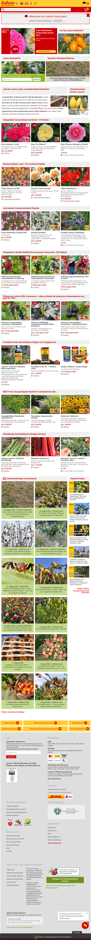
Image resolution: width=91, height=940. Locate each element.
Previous (61, 45)
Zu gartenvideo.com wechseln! (81, 591)
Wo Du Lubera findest (13, 842)
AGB (49, 834)
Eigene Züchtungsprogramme (16, 812)
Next (86, 45)
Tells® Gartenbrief (13, 885)
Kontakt (9, 851)
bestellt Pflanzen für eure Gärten (44, 108)
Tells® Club (10, 870)
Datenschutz (52, 830)
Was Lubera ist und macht (15, 839)
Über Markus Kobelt (13, 836)
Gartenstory (30, 886)
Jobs (8, 848)
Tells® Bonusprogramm (15, 873)
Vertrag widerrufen (54, 843)
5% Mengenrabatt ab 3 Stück (16, 809)
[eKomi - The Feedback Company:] (57, 811)
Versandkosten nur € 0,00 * (57, 789)
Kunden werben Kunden (15, 879)
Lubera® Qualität (12, 806)
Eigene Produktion (12, 815)
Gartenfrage (30, 890)
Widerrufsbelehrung (54, 840)
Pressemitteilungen (12, 845)
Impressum (51, 827)
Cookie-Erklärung (53, 837)
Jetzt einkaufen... (44, 51)
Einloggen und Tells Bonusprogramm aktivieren (65, 880)
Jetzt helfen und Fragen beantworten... (20, 927)
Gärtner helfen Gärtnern (15, 876)
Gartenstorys (11, 882)
